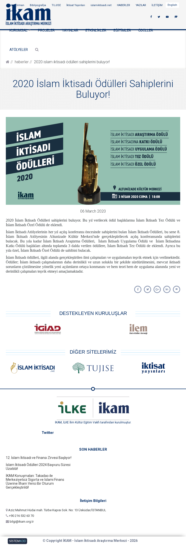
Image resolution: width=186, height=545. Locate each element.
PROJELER (46, 30)
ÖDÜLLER (145, 30)
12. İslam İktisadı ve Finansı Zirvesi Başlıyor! (38, 458)
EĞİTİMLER (122, 30)
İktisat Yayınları (76, 5)
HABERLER (124, 5)
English (172, 5)
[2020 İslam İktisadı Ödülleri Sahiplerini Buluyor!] (137, 289)
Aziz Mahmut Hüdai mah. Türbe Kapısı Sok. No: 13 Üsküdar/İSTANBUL (57, 510)
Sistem (17, 541)
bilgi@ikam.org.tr (21, 521)
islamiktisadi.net (101, 5)
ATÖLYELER (18, 49)
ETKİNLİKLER (95, 30)
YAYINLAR (70, 30)
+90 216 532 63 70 (21, 516)
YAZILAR (141, 5)
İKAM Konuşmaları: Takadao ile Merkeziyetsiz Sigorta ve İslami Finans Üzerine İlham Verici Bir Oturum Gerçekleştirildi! (35, 481)
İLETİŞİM (157, 5)
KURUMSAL (19, 30)
